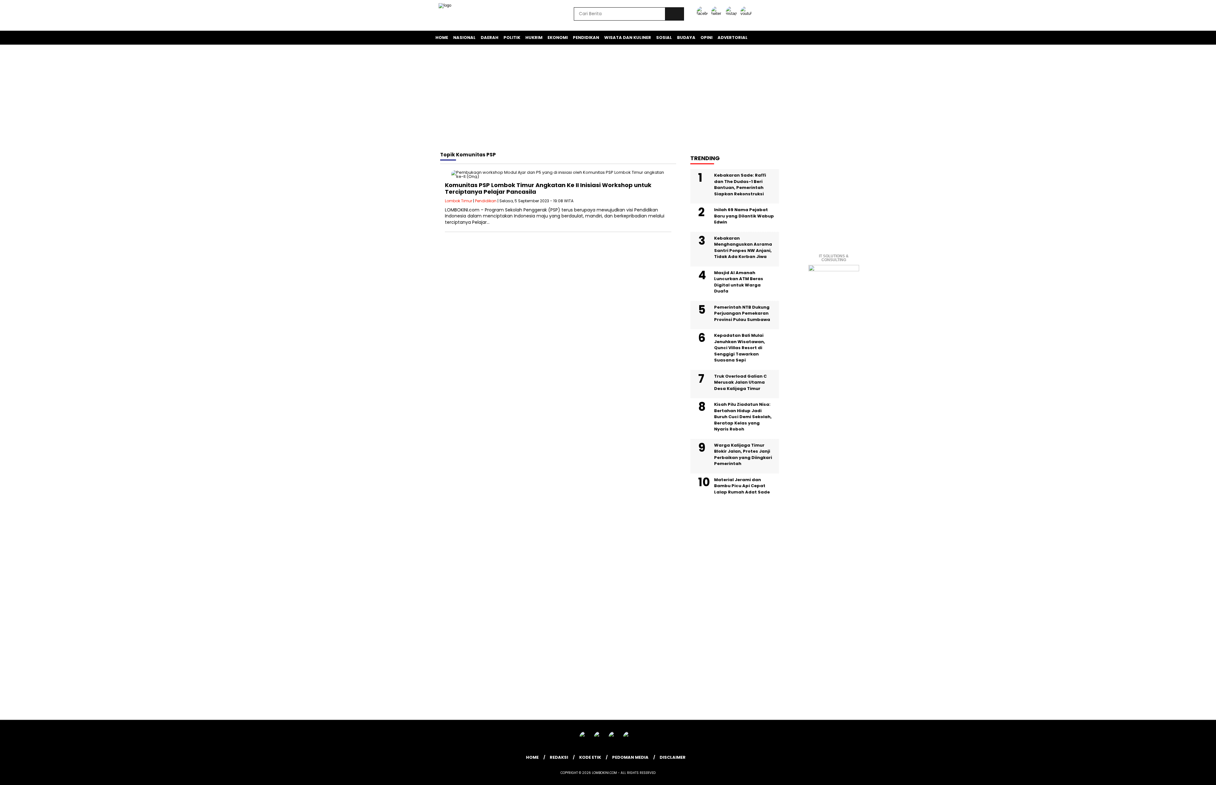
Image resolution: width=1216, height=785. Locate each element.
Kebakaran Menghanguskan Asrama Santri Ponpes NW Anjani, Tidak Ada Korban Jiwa (743, 247)
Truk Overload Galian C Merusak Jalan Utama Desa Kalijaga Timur (740, 382)
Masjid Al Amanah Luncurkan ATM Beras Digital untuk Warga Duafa (738, 282)
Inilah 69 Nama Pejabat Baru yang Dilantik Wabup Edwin (744, 216)
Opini (706, 38)
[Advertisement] (608, 99)
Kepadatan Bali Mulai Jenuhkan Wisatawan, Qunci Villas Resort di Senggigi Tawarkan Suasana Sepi (739, 347)
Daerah (489, 38)
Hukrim (533, 38)
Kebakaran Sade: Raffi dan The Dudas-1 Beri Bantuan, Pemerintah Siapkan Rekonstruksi (740, 184)
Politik (512, 38)
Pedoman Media (630, 757)
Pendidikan (586, 38)
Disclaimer (673, 757)
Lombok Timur (458, 201)
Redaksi (559, 757)
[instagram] (732, 13)
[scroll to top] (1174, 775)
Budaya (686, 38)
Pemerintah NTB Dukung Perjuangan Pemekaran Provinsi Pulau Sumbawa (742, 313)
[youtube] (747, 13)
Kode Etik (590, 757)
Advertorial (733, 38)
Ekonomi (558, 38)
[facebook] (703, 13)
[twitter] (718, 13)
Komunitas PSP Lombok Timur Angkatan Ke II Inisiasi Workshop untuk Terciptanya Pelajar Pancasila (548, 188)
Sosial (664, 38)
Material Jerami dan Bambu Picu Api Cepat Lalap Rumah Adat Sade (742, 486)
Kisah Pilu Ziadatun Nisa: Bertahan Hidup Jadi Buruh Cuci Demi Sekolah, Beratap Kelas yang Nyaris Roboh (743, 416)
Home (441, 38)
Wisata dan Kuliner (627, 38)
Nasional (464, 38)
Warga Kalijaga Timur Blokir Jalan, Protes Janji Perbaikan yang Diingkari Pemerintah (743, 454)
